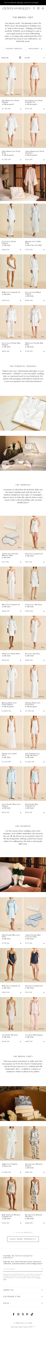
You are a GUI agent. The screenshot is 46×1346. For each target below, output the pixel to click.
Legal (6, 1303)
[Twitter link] (23, 1314)
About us (8, 1290)
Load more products (23, 1239)
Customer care (12, 1296)
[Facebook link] (14, 1314)
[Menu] (43, 8)
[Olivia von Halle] (15, 8)
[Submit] (41, 1268)
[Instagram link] (18, 1314)
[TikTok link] (32, 1314)
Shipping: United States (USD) (22, 1327)
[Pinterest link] (27, 1314)
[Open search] (29, 8)
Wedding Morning (14, 49)
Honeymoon (34, 49)
